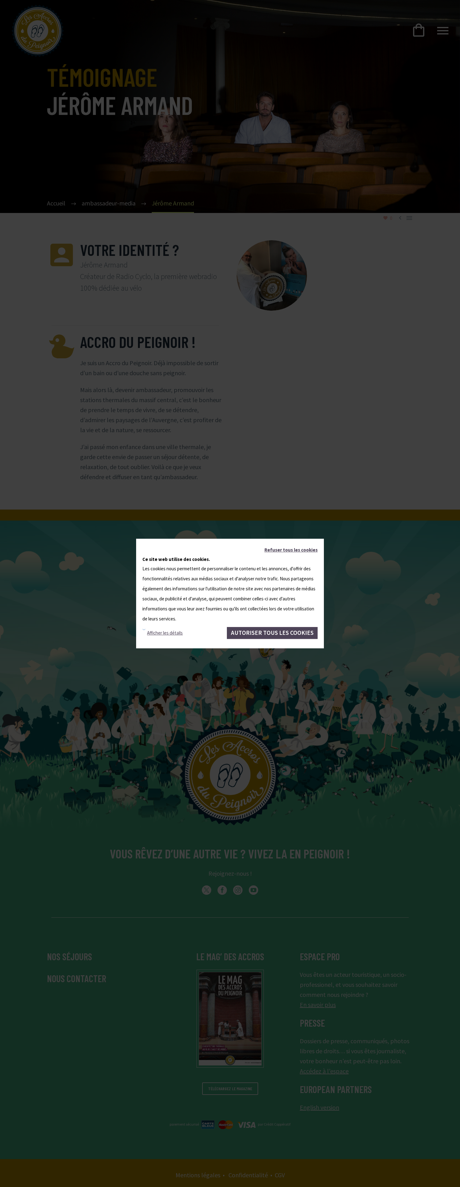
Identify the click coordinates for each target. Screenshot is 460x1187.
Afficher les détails (165, 633)
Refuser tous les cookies (291, 550)
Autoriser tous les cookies (272, 632)
